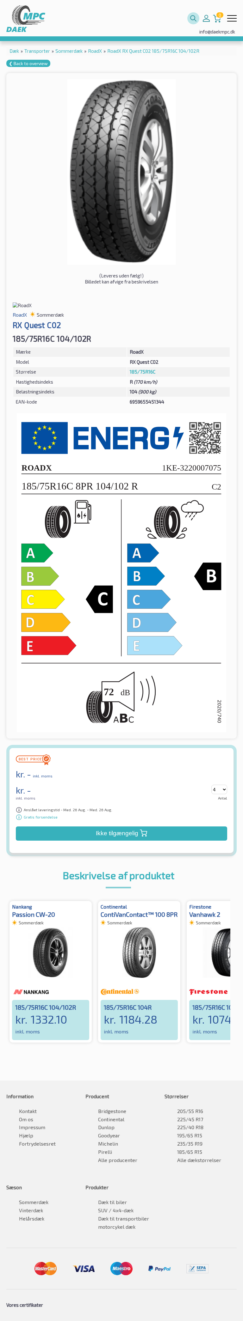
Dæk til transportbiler (123, 1218)
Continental (111, 1119)
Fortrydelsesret (37, 1144)
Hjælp (26, 1135)
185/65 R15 (189, 1152)
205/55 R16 (190, 1111)
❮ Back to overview (28, 63)
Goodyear (109, 1135)
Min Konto (206, 18)
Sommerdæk (33, 1202)
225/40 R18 (190, 1127)
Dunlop (106, 1127)
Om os (26, 1119)
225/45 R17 (190, 1119)
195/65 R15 (189, 1135)
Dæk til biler (112, 1202)
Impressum (32, 1127)
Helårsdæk (31, 1218)
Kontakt (28, 1111)
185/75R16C (142, 371)
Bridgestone (112, 1111)
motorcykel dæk (116, 1227)
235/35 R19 (189, 1144)
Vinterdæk (31, 1210)
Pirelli (105, 1152)
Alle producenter (117, 1160)
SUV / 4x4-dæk (116, 1210)
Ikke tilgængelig (117, 833)
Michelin (108, 1144)
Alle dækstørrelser (199, 1160)
